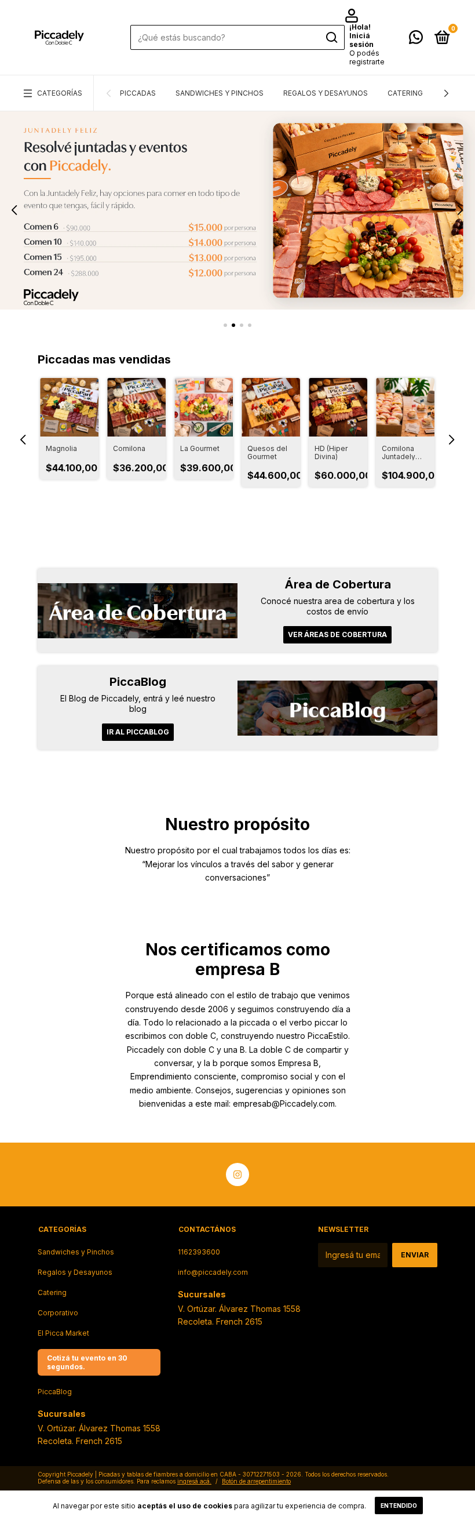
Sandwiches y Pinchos (220, 93)
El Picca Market (63, 1333)
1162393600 (199, 1252)
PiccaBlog (55, 1391)
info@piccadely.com (213, 1272)
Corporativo (58, 1312)
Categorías (59, 93)
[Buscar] (331, 37)
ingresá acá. (194, 1481)
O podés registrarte (367, 57)
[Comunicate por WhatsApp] (416, 40)
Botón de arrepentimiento (256, 1481)
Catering (405, 93)
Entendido (399, 1505)
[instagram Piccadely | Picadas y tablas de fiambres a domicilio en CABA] (237, 1174)
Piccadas (138, 93)
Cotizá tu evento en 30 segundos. (87, 1362)
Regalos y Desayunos (325, 93)
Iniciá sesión (361, 40)
